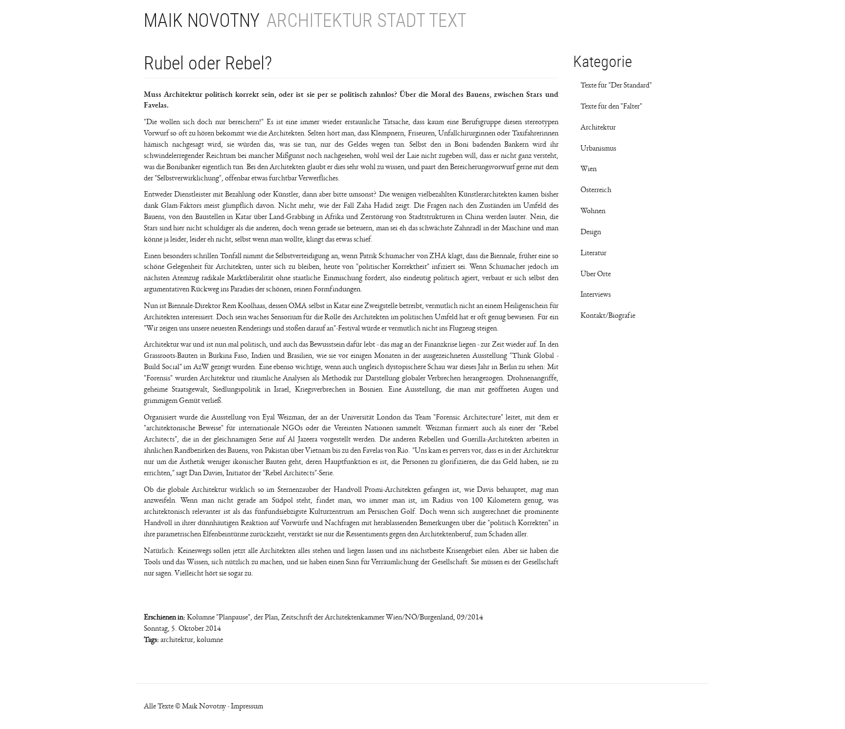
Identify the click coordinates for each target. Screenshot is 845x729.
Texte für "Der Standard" (616, 85)
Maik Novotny (202, 20)
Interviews (595, 294)
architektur (176, 639)
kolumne (210, 639)
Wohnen (592, 211)
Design (590, 232)
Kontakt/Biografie (607, 315)
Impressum (247, 706)
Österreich (595, 190)
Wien (588, 169)
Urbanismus (598, 148)
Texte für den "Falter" (611, 106)
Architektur (598, 127)
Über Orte (595, 274)
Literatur (593, 253)
